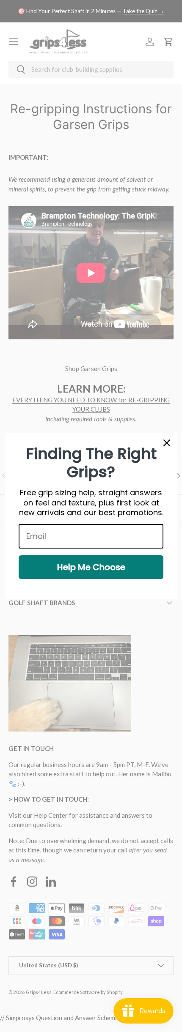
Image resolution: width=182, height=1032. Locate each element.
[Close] (167, 443)
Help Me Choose (91, 567)
